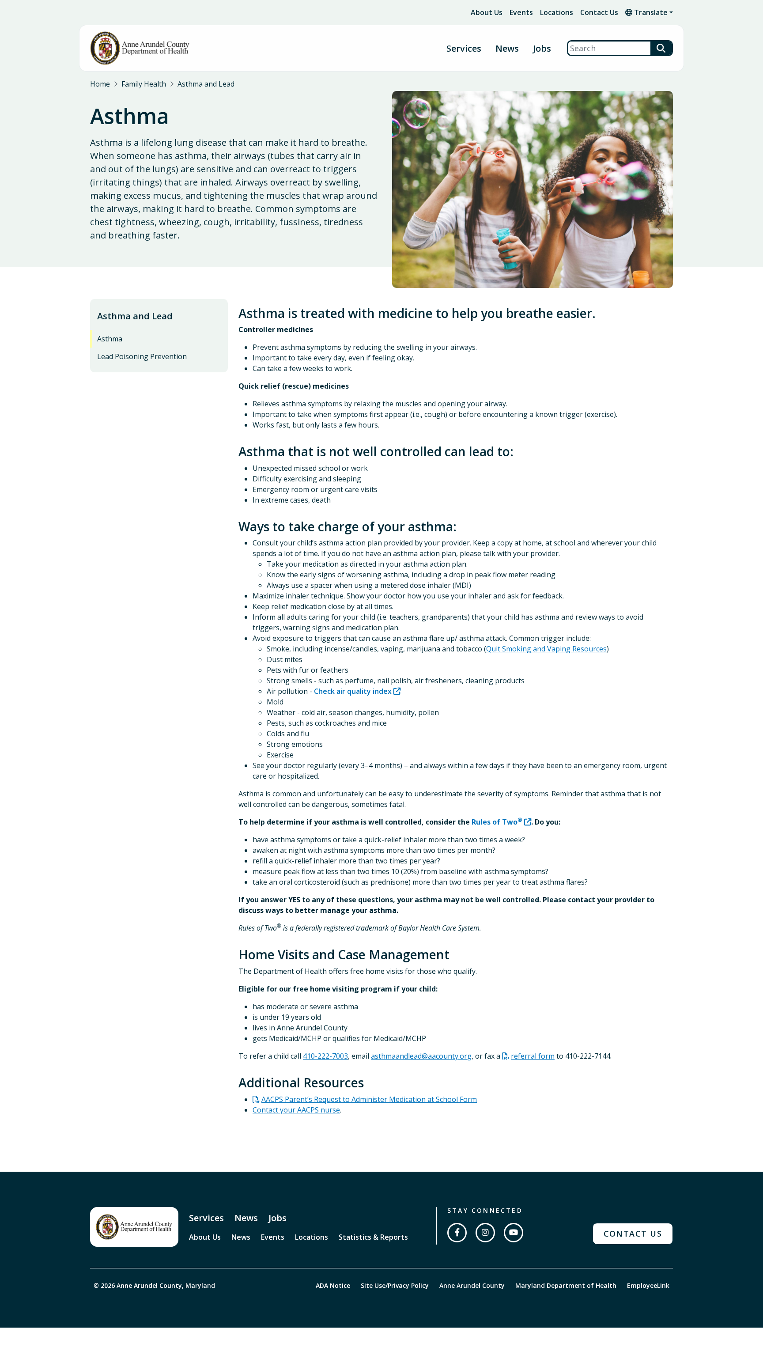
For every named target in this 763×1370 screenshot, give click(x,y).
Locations (556, 12)
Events (521, 12)
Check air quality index (353, 691)
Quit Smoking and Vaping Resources (546, 649)
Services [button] (463, 48)
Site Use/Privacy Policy (395, 1285)
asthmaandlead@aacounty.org (421, 1056)
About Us (486, 12)
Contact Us (599, 12)
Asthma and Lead (206, 84)
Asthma (109, 339)
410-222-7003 (325, 1056)
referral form (533, 1056)
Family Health (143, 84)
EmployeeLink (648, 1285)
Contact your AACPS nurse (296, 1110)
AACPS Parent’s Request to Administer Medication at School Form (369, 1099)
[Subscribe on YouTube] (513, 1232)
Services (206, 1218)
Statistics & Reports (373, 1237)
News (507, 48)
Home (100, 84)
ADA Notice (333, 1285)
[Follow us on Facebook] (457, 1232)
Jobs (542, 48)
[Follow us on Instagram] (485, 1232)
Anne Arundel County (472, 1285)
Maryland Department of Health (565, 1285)
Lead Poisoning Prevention (142, 356)
